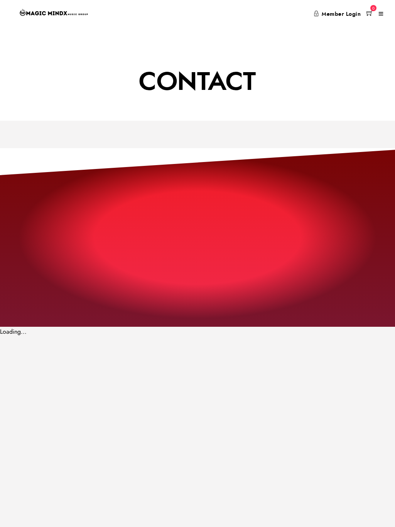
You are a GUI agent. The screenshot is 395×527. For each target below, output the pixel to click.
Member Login (341, 14)
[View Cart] (369, 14)
